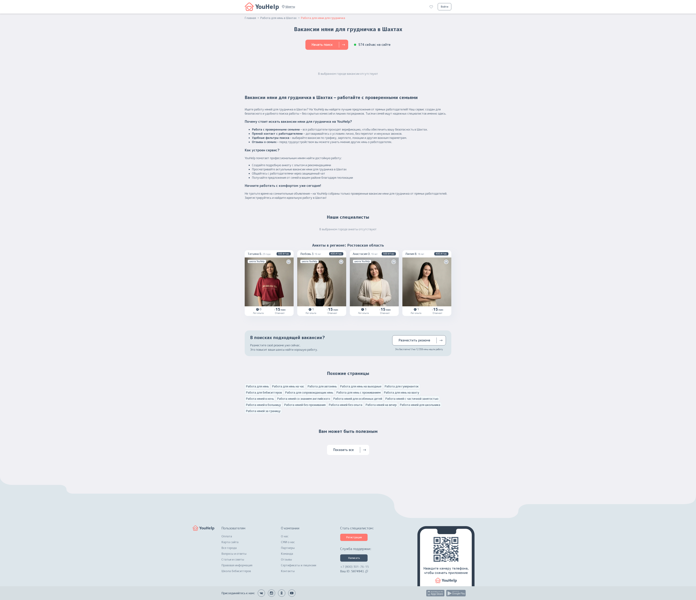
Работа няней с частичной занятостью (411, 399)
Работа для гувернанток (402, 386)
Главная (250, 18)
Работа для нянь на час (288, 386)
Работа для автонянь (322, 386)
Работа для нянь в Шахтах (278, 18)
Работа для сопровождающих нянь (309, 393)
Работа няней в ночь (260, 399)
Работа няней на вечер (381, 405)
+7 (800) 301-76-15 (354, 567)
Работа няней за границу (263, 411)
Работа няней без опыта (345, 405)
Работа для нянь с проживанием (358, 393)
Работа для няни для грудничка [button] (323, 18)
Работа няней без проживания (305, 405)
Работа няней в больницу (263, 405)
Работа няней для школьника (420, 405)
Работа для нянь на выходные (360, 386)
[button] (290, 7)
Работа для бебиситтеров (264, 393)
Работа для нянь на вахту (401, 393)
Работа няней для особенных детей (357, 399)
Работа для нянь (257, 386)
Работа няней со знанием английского (303, 399)
